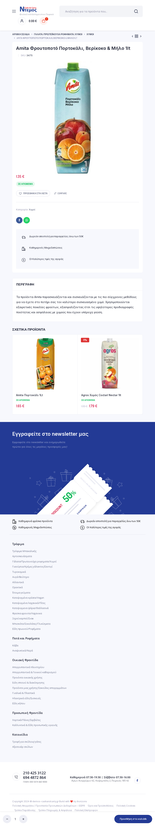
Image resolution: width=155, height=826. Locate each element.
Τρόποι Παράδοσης (24, 810)
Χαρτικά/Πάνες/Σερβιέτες (26, 720)
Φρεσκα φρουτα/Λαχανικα (27, 613)
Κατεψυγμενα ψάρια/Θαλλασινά (30, 608)
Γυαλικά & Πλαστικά (23, 693)
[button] (33, 193)
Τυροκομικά (19, 572)
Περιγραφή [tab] (25, 284)
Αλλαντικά (18, 582)
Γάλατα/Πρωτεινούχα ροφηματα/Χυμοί (34, 561)
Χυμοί (90, 34)
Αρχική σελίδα (21, 34)
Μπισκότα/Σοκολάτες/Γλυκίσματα (31, 623)
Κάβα (15, 645)
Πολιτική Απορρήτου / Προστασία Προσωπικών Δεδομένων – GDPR (48, 805)
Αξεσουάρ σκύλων (22, 746)
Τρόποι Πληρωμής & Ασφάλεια (55, 810)
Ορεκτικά (17, 587)
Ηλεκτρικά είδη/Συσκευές (26, 698)
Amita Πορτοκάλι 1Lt (29, 395)
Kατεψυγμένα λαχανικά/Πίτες (28, 603)
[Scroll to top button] (149, 811)
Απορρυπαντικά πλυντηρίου (28, 667)
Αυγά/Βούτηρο (20, 577)
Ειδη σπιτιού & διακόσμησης (28, 682)
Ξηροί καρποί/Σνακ (23, 618)
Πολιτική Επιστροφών (86, 810)
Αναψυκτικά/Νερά (22, 650)
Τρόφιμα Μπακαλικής (24, 551)
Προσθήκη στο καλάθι (133, 818)
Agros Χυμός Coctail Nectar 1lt (101, 395)
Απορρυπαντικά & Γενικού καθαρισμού (34, 672)
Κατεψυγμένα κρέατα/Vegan (28, 597)
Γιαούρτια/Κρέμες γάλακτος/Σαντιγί (32, 566)
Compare (62, 193)
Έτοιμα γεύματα (21, 592)
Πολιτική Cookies (125, 805)
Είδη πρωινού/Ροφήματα (26, 628)
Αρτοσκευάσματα (22, 556)
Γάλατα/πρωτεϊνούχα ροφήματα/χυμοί (58, 34)
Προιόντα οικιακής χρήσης (27, 677)
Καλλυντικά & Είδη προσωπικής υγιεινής (34, 725)
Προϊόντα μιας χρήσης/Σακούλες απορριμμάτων (39, 688)
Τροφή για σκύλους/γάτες (26, 741)
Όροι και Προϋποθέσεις (101, 805)
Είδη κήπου (18, 703)
